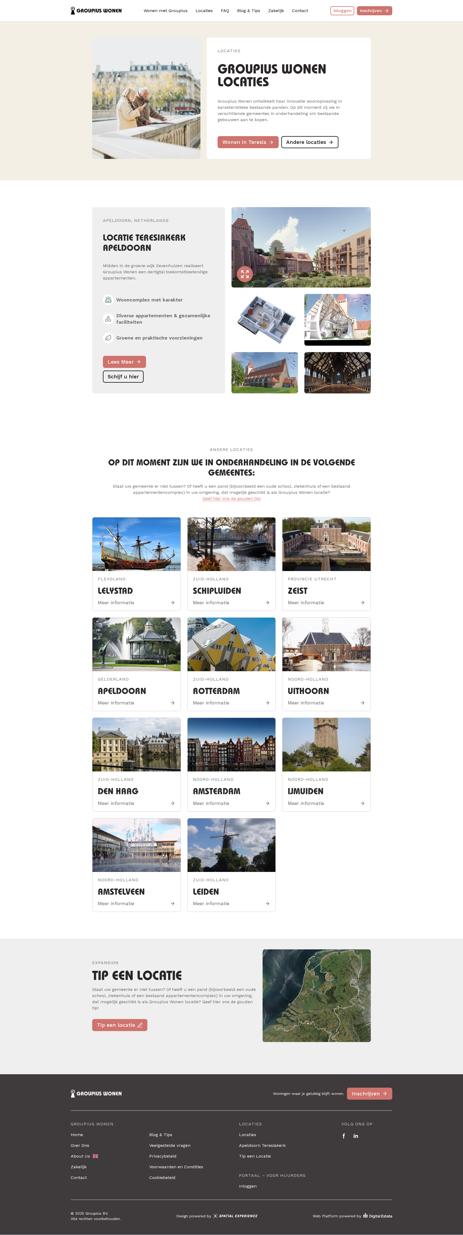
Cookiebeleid (162, 1177)
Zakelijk (276, 10)
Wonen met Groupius (166, 10)
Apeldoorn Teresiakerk (262, 1145)
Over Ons (80, 1145)
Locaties (204, 10)
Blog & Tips (248, 10)
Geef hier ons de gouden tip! (232, 498)
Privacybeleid (163, 1156)
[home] (96, 11)
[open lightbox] (301, 247)
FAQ (225, 10)
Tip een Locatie (255, 1156)
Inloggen (248, 1186)
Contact (300, 10)
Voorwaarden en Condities (176, 1166)
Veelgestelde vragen (170, 1145)
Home (77, 1134)
